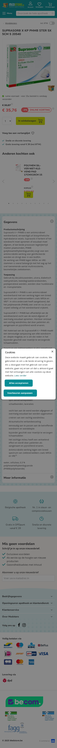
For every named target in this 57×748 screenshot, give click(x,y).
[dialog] (28, 374)
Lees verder (20, 375)
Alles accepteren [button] (18, 383)
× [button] (52, 352)
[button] (20, 393)
